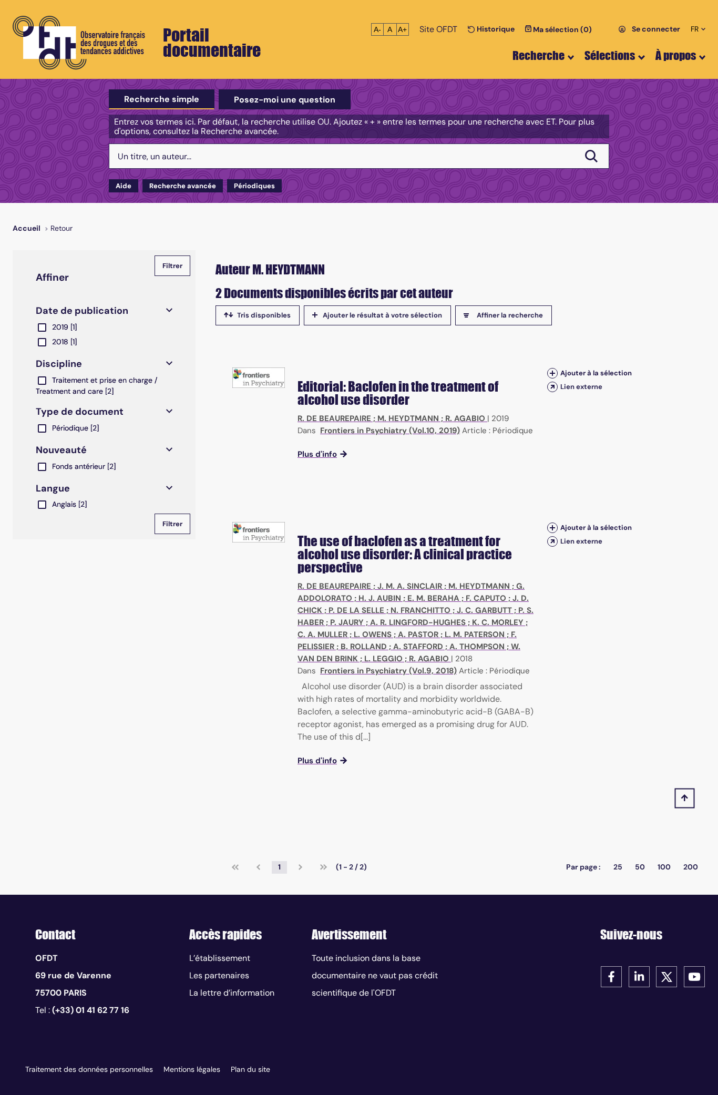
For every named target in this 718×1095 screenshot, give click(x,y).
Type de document (80, 411)
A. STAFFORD (418, 646)
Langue (53, 488)
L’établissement (219, 958)
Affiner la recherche (510, 315)
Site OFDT (438, 29)
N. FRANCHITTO (420, 610)
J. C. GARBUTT (484, 610)
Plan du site (250, 1069)
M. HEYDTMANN (408, 418)
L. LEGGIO (383, 658)
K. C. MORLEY (498, 622)
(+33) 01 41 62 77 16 (90, 1010)
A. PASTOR (418, 634)
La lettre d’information (231, 992)
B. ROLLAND (364, 646)
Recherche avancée (182, 185)
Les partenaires (219, 975)
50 (640, 867)
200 (690, 867)
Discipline (59, 363)
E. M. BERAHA (433, 598)
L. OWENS (373, 634)
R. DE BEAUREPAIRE (334, 418)
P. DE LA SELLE (356, 610)
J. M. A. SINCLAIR (409, 586)
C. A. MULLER (322, 634)
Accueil (26, 228)
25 (617, 867)
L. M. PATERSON (475, 634)
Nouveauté (61, 450)
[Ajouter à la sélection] (552, 372)
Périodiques (254, 185)
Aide (123, 185)
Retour (61, 228)
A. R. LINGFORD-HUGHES (418, 622)
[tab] (161, 99)
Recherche (538, 55)
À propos (675, 55)
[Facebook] (611, 975)
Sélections (609, 55)
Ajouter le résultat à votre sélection (382, 315)
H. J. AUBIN (379, 598)
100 (664, 867)
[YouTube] (694, 975)
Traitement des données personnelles (89, 1069)
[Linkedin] (639, 975)
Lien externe (581, 386)
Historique (495, 29)
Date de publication (82, 310)
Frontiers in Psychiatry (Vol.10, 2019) (390, 430)
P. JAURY (347, 622)
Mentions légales (191, 1069)
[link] (235, 867)
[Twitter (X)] (666, 975)
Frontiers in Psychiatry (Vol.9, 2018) (388, 671)
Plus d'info (317, 454)
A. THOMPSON (477, 646)
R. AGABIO (465, 418)
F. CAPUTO (486, 598)
